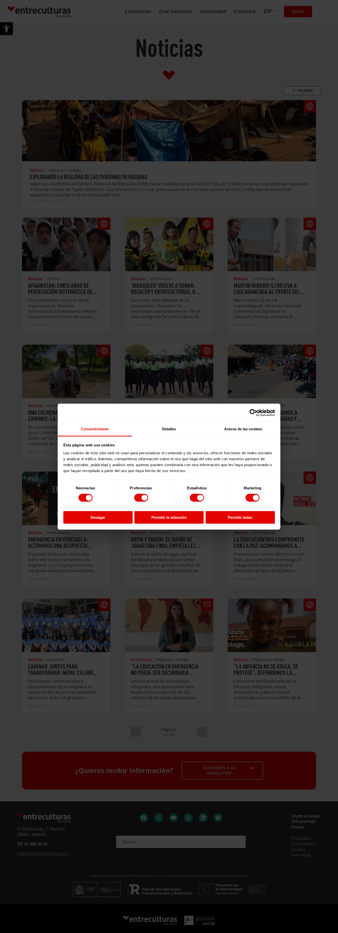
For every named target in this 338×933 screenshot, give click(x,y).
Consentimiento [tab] (95, 429)
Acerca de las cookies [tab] (243, 429)
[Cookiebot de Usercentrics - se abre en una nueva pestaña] (253, 412)
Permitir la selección (169, 517)
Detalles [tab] (169, 429)
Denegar (98, 517)
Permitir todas (240, 517)
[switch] (141, 498)
